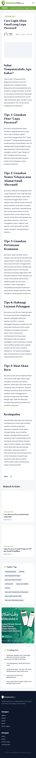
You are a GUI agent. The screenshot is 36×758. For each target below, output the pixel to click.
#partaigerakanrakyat (12, 576)
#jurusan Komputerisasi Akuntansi (16, 592)
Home (3, 736)
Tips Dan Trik (10, 16)
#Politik (21, 572)
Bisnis (3, 723)
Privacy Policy (6, 742)
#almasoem (9, 584)
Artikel (3, 718)
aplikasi (4, 715)
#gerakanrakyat (10, 572)
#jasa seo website (22, 584)
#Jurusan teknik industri (13, 580)
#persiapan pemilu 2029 (13, 596)
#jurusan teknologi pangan (14, 600)
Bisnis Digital (6, 726)
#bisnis (7, 588)
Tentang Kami (6, 744)
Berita (3, 721)
